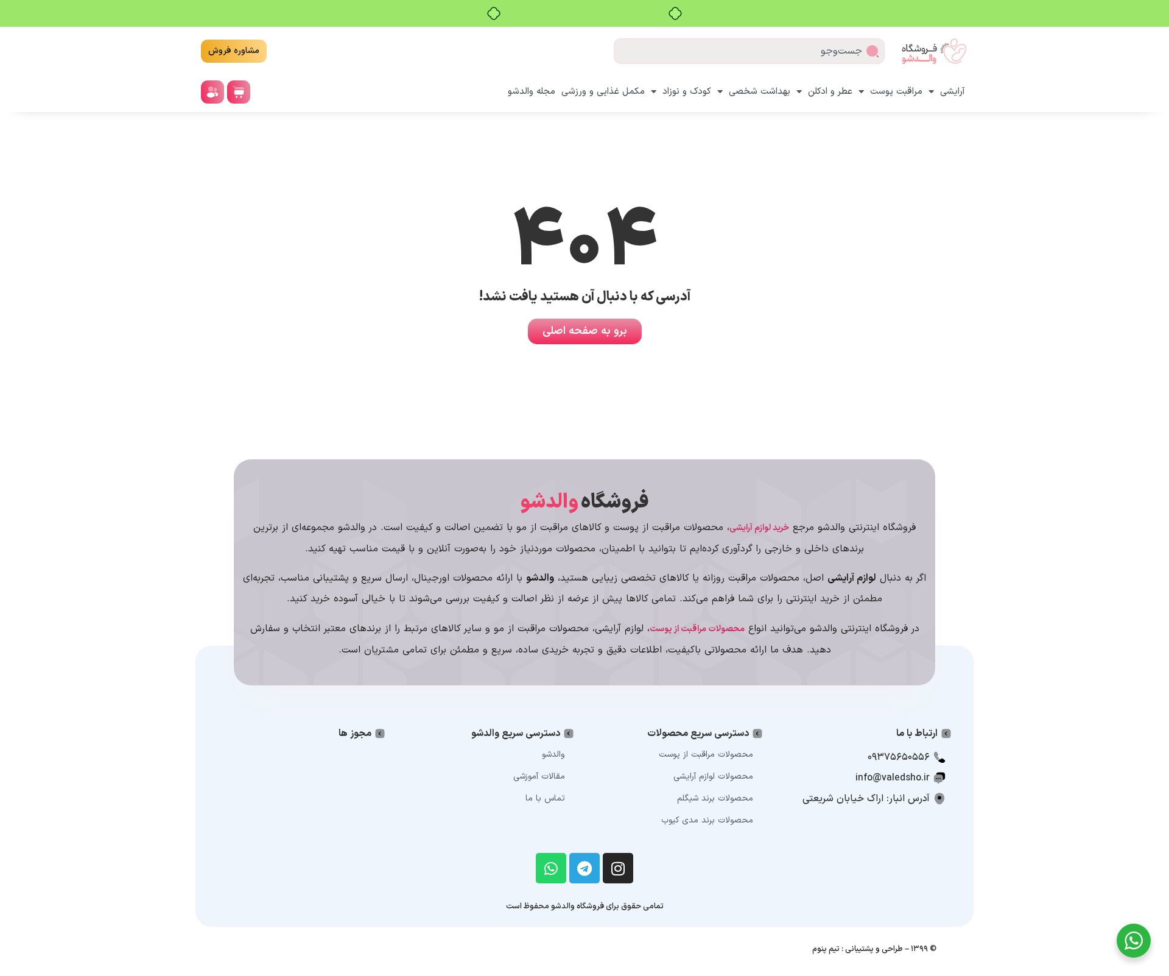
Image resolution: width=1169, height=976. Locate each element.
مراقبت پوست (896, 92)
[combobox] (749, 51)
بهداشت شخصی (759, 92)
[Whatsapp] (551, 868)
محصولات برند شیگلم (715, 798)
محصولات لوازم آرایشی (713, 776)
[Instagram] (618, 868)
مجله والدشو (531, 92)
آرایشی (952, 92)
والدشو (553, 754)
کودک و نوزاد (686, 92)
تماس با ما (545, 798)
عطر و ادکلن (830, 92)
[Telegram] (584, 868)
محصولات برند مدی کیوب (707, 820)
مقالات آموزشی (539, 776)
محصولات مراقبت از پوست (706, 754)
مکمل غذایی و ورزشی (603, 92)
